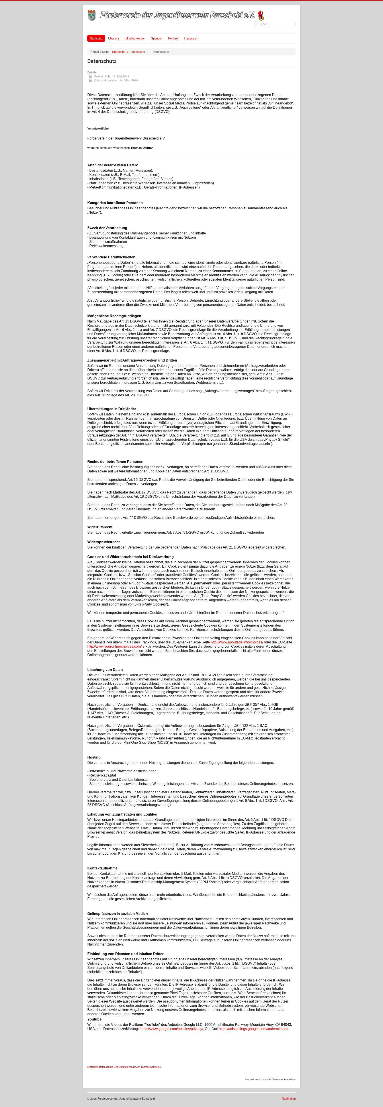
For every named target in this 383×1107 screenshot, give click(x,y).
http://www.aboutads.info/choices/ (237, 642)
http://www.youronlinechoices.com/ (114, 646)
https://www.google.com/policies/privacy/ (171, 1029)
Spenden (156, 38)
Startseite (96, 38)
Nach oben (289, 1098)
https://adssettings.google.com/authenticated (253, 1029)
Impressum (191, 38)
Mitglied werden (135, 38)
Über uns (114, 38)
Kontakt (173, 38)
